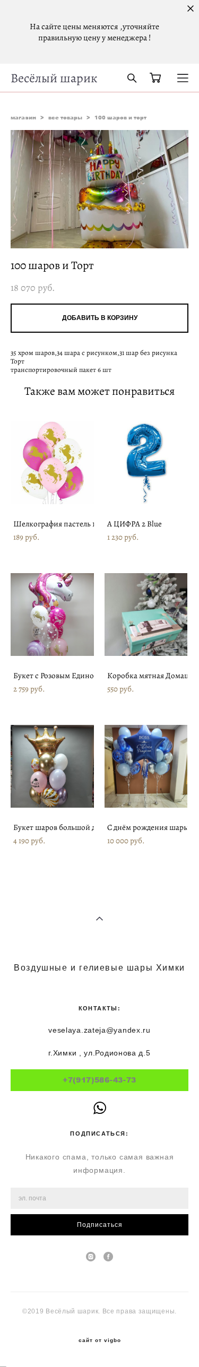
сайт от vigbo (100, 1340)
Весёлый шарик (54, 78)
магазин (23, 117)
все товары (65, 117)
